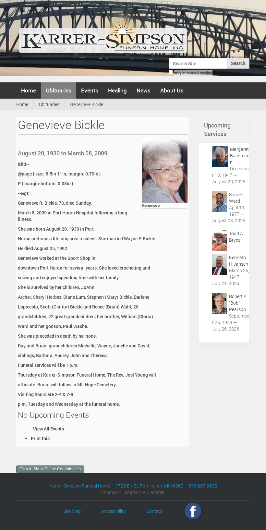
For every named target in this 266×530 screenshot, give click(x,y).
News (144, 90)
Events (89, 90)
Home (28, 90)
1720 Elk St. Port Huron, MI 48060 (149, 486)
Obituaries (58, 90)
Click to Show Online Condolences (50, 469)
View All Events (48, 429)
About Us (172, 90)
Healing (117, 90)
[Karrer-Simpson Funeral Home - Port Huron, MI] (103, 30)
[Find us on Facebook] (192, 511)
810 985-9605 (203, 486)
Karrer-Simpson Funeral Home (79, 486)
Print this (40, 438)
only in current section (193, 72)
